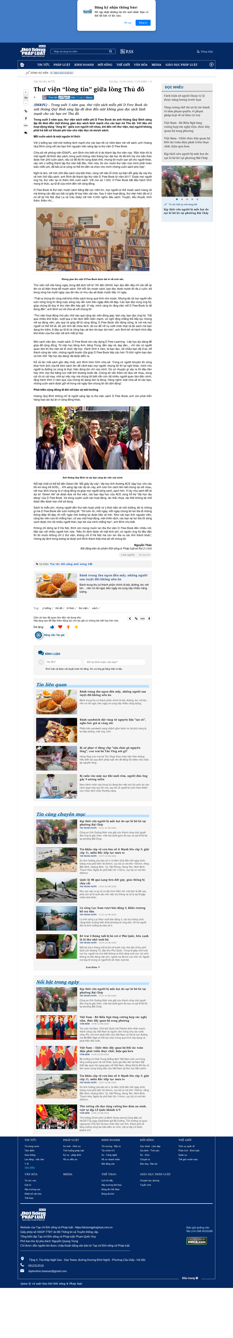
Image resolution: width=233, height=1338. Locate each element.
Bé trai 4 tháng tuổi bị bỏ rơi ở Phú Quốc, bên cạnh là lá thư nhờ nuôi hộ (114, 937)
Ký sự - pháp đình (72, 1155)
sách (95, 608)
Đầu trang (189, 1278)
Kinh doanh (84, 64)
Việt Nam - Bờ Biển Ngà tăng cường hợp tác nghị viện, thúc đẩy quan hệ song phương (113, 1018)
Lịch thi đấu (107, 1180)
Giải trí (28, 1185)
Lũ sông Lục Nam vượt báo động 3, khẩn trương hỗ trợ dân (112, 909)
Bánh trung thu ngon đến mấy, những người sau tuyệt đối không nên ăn (113, 577)
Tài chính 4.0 (107, 1150)
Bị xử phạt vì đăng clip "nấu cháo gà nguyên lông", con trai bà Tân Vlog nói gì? (110, 749)
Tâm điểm (29, 1150)
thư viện (83, 608)
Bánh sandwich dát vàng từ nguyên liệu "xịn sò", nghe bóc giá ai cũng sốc (113, 721)
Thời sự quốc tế (186, 1146)
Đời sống (105, 64)
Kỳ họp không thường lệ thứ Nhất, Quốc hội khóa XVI (194, 72)
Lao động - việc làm (34, 1159)
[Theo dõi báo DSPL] (68, 97)
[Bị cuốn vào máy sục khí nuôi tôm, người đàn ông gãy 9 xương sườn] (56, 786)
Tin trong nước (32, 1146)
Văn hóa (141, 64)
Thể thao (29, 1198)
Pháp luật (62, 64)
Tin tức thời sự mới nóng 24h (182, 204)
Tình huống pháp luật (73, 1150)
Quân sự (182, 1155)
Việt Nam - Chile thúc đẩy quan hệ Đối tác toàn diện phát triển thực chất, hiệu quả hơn (111, 1049)
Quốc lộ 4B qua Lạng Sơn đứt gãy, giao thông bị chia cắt (112, 881)
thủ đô (58, 608)
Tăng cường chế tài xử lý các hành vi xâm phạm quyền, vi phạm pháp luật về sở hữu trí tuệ (187, 111)
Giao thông (30, 1155)
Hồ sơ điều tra (70, 1159)
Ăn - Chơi (145, 1155)
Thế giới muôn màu (188, 1159)
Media (156, 64)
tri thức (70, 608)
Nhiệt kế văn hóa (33, 1194)
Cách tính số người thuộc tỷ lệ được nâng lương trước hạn (184, 98)
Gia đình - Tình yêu (149, 1150)
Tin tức (43, 64)
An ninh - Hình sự (72, 1146)
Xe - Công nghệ (109, 1155)
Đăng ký (143, 22)
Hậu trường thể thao (111, 1185)
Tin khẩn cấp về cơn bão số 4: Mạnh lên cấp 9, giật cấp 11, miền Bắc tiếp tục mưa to (114, 851)
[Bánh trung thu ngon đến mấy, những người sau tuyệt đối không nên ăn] (56, 585)
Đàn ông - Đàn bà (148, 1164)
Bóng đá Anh (107, 1194)
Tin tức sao (30, 1180)
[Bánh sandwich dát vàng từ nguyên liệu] (56, 730)
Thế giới (123, 64)
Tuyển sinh (145, 1185)
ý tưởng (46, 608)
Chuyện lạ (145, 1159)
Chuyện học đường (149, 1180)
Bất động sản (108, 1164)
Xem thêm (92, 967)
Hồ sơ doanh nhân (110, 1159)
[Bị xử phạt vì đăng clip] (56, 758)
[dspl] (22, 65)
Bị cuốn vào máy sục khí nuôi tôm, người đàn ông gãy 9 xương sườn (114, 777)
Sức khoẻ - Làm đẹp (150, 1146)
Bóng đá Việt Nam (110, 1189)
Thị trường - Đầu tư (111, 1146)
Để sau (127, 22)
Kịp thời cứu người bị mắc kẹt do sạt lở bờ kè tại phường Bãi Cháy (113, 823)
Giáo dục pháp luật (181, 64)
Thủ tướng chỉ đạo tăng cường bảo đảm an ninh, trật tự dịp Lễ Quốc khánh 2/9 (113, 1108)
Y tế (27, 1164)
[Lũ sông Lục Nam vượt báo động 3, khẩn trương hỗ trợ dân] (187, 181)
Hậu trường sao (32, 1189)
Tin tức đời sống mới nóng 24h (71, 564)
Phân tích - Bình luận (188, 1150)
